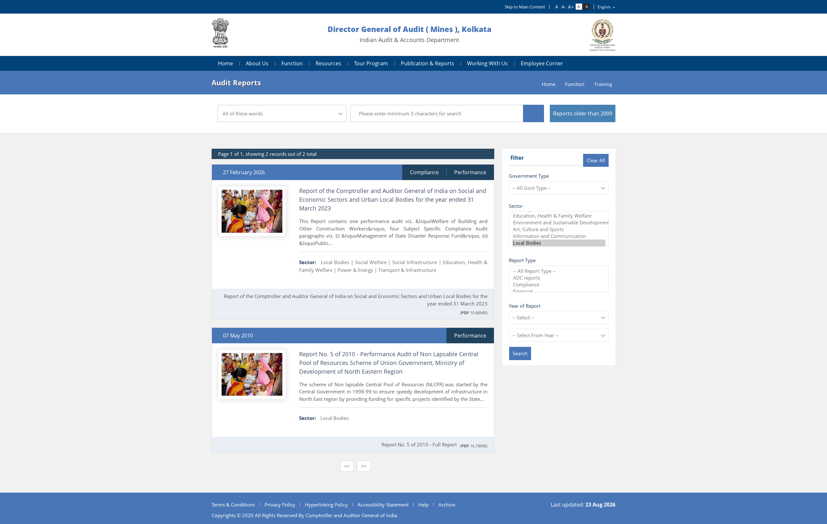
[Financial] (558, 291)
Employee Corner (542, 63)
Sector (516, 206)
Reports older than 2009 (582, 113)
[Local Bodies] (558, 243)
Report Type (522, 260)
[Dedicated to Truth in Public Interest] (220, 34)
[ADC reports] (558, 277)
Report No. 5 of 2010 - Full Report (419, 444)
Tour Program (371, 63)
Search (520, 353)
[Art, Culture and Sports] (558, 229)
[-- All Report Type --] (558, 271)
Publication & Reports (427, 63)
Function (292, 63)
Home (225, 63)
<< (347, 466)
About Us (257, 63)
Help (423, 504)
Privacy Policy (280, 504)
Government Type (529, 176)
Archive (446, 504)
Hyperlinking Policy (326, 504)
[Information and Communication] (558, 236)
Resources (328, 63)
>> (364, 466)
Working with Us (487, 63)
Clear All (596, 160)
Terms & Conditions (233, 504)
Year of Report (524, 306)
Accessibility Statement (383, 504)
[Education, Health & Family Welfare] (558, 215)
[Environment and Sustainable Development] (558, 222)
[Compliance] (558, 284)
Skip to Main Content (525, 7)
